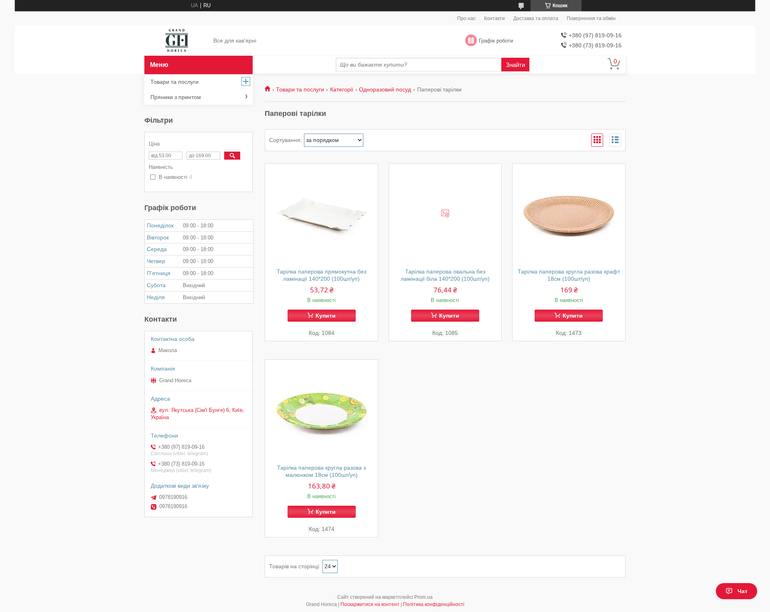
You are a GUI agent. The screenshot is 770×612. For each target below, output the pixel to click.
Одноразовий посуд (385, 89)
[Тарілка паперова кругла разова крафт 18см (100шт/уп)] (569, 214)
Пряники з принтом (175, 97)
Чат (743, 591)
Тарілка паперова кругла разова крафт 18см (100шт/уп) (569, 275)
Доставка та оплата (535, 18)
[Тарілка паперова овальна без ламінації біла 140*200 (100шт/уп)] (445, 214)
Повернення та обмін (591, 18)
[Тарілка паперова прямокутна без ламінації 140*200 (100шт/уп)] (321, 214)
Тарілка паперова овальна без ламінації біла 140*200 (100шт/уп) (445, 275)
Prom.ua (423, 597)
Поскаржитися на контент (369, 604)
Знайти (515, 64)
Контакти (494, 18)
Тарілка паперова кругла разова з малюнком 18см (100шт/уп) (321, 471)
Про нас (466, 18)
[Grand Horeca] (176, 41)
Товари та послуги (300, 89)
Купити (326, 315)
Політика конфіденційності (433, 604)
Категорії (341, 89)
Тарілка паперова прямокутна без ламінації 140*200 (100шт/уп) (321, 275)
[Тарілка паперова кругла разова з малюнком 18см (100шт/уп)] (321, 410)
